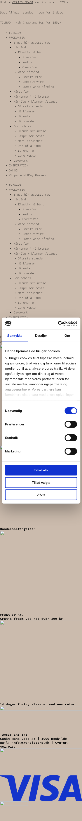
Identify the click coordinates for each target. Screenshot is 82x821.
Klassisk (30, 57)
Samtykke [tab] (14, 335)
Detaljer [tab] (41, 335)
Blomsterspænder (31, 106)
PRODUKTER (17, 37)
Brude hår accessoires (32, 42)
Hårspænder (26, 121)
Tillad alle (41, 470)
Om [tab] (67, 335)
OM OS (13, 170)
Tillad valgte (41, 482)
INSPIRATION (18, 165)
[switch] (71, 424)
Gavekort (21, 161)
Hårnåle (24, 116)
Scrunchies (22, 126)
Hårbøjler (21, 91)
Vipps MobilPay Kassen (27, 175)
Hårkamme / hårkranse (31, 96)
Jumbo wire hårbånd (38, 87)
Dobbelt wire (33, 82)
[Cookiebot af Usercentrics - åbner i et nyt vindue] (58, 323)
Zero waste (26, 155)
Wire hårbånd (28, 72)
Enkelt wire (32, 77)
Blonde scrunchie (32, 131)
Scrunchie (26, 150)
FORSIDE (15, 33)
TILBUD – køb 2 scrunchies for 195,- (30, 22)
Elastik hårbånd (31, 52)
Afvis (41, 495)
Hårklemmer (26, 111)
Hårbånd (20, 47)
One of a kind (29, 146)
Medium (28, 62)
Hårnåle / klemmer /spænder (36, 101)
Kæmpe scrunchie (31, 136)
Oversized (30, 67)
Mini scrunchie (30, 141)
